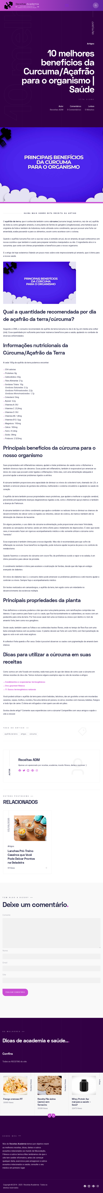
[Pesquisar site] (96, 5)
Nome (5, 950)
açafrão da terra (11, 734)
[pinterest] (32, 771)
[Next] (53, 1116)
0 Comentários (74, 110)
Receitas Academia (17, 1144)
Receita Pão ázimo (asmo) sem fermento (47, 1101)
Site (4, 974)
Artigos (90, 44)
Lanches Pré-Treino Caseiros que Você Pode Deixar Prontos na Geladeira (21, 857)
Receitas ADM (56, 110)
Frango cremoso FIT (12, 1099)
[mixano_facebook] (85, 1186)
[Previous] (49, 1116)
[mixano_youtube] (89, 1186)
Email (5, 962)
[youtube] (28, 771)
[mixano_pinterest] (93, 1186)
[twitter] (24, 771)
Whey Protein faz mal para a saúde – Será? (81, 1101)
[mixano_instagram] (98, 1186)
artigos (23, 734)
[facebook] (20, 771)
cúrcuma (33, 734)
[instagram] (37, 771)
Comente (6, 915)
